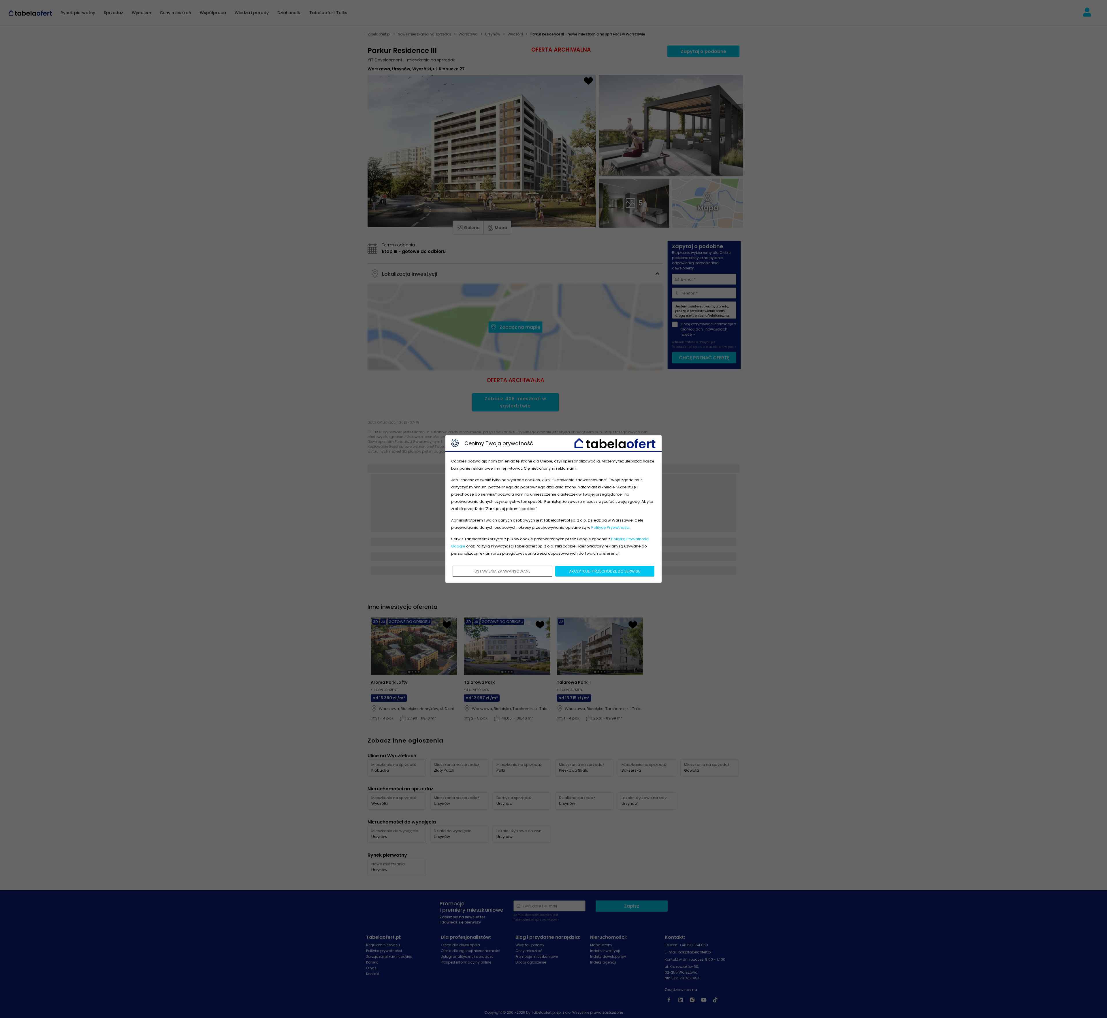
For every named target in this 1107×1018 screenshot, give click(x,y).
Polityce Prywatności (610, 527)
